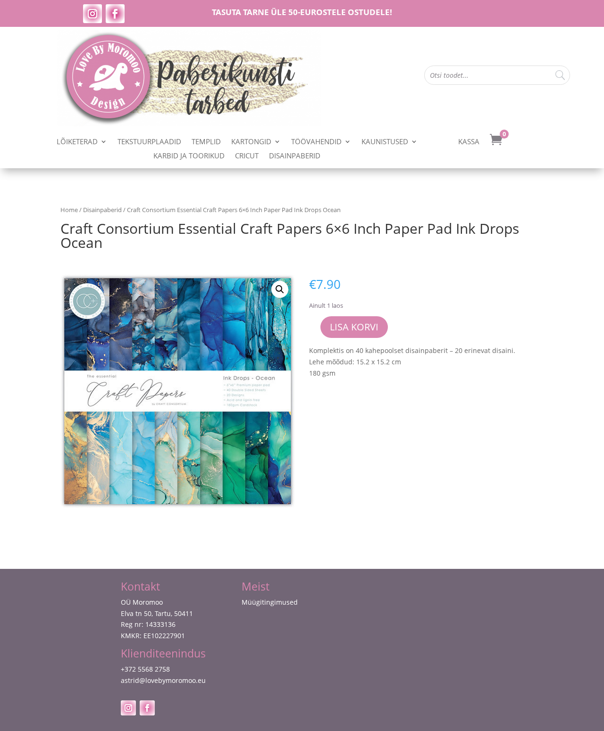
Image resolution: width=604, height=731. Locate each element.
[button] (279, 289)
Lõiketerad (77, 142)
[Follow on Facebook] (115, 13)
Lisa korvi (354, 326)
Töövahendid (316, 142)
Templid (206, 142)
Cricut (247, 156)
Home (69, 209)
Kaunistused (384, 142)
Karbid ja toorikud (189, 156)
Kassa (468, 142)
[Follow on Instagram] (92, 13)
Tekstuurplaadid (149, 142)
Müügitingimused (270, 602)
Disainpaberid (294, 156)
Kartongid (251, 142)
